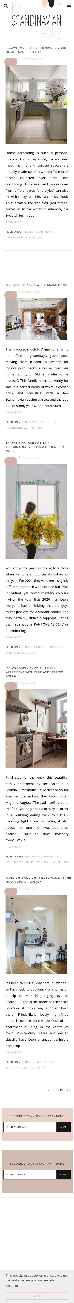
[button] (11, 62)
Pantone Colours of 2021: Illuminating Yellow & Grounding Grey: (35, 447)
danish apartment (38, 232)
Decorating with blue (41, 856)
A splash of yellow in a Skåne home (36, 284)
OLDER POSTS (59, 1090)
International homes (21, 1068)
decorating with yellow (24, 237)
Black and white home (41, 422)
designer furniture (40, 1062)
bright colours (37, 647)
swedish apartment (20, 862)
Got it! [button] (37, 1295)
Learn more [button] (14, 1285)
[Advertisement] (37, 1234)
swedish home (46, 862)
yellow (30, 653)
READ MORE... (15, 222)
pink (41, 1068)
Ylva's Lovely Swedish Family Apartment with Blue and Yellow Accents (34, 672)
